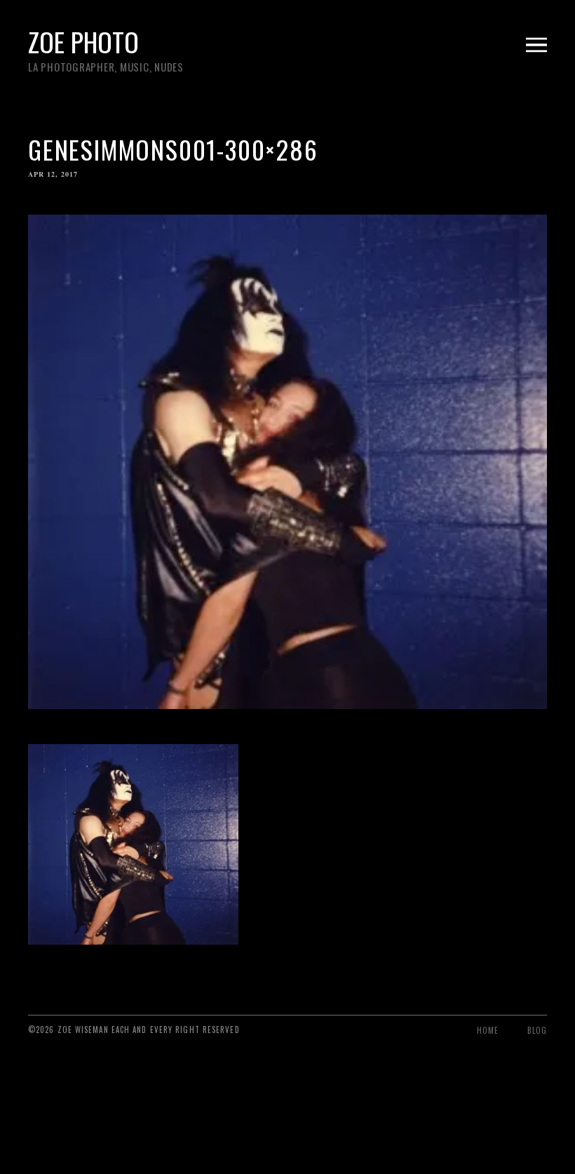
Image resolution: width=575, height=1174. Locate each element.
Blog (537, 1030)
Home (488, 1030)
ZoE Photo (83, 41)
